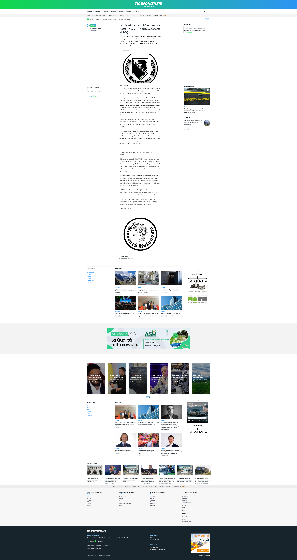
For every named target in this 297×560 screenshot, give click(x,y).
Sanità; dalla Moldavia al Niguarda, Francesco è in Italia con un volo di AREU (94, 480)
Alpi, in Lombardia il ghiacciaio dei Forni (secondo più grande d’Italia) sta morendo (110, 19)
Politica (93, 25)
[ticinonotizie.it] (148, 3)
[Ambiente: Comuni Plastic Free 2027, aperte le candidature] (125, 303)
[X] (136, 262)
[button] (205, 12)
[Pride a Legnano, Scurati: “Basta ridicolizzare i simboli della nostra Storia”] (148, 440)
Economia (107, 477)
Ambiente (186, 27)
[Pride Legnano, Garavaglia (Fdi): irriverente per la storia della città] (125, 440)
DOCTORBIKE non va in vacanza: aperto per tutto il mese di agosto (130, 480)
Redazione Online (96, 28)
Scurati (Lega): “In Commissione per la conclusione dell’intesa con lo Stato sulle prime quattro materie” (148, 314)
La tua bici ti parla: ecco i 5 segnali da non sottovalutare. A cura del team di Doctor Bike (184, 480)
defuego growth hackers (204, 555)
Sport (178, 477)
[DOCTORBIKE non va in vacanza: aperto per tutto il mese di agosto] (131, 470)
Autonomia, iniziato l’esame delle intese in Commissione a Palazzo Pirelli (148, 423)
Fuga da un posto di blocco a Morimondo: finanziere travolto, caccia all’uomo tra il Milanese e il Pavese (195, 110)
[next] (208, 19)
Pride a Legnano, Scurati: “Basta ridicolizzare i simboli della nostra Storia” (147, 451)
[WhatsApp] (143, 262)
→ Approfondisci (188, 32)
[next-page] (188, 129)
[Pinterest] (140, 262)
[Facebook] (133, 262)
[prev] (206, 19)
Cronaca (186, 107)
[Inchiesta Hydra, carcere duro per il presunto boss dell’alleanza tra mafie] (171, 278)
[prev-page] (185, 129)
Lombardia (187, 24)
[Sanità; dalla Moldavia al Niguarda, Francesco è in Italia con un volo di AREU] (94, 470)
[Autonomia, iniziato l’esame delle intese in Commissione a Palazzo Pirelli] (171, 303)
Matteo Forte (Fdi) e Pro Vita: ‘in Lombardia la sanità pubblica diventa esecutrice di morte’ (148, 290)
